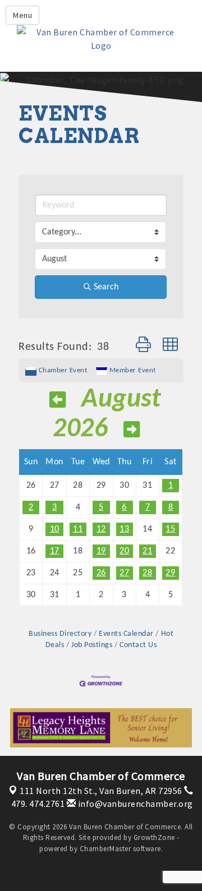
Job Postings (91, 645)
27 (124, 573)
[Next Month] (131, 431)
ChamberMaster (105, 848)
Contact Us (138, 645)
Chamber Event (63, 370)
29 (170, 573)
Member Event (132, 370)
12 (101, 529)
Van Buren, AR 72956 (101, 790)
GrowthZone (154, 837)
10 (54, 529)
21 (147, 551)
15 (170, 529)
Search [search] (106, 287)
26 (101, 573)
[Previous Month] (57, 402)
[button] (143, 346)
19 (101, 551)
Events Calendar (126, 634)
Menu (22, 15)
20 (124, 551)
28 (147, 573)
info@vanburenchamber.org (134, 803)
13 (124, 529)
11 (77, 529)
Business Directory (60, 634)
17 (54, 551)
